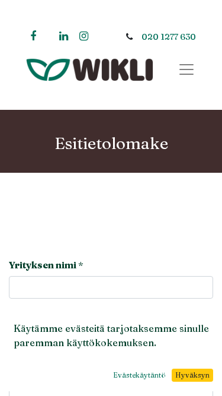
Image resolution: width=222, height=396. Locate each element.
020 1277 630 (168, 36)
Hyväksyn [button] (192, 374)
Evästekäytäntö (139, 374)
